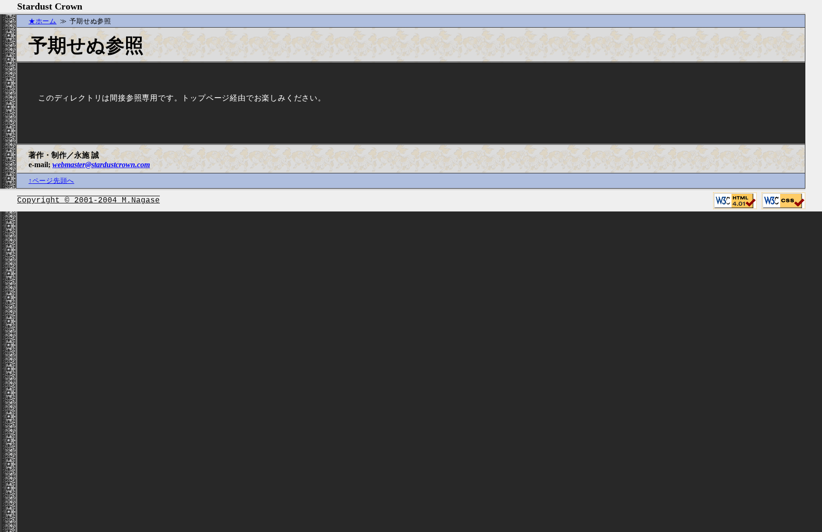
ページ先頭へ (53, 180)
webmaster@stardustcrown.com (101, 165)
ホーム (46, 21)
